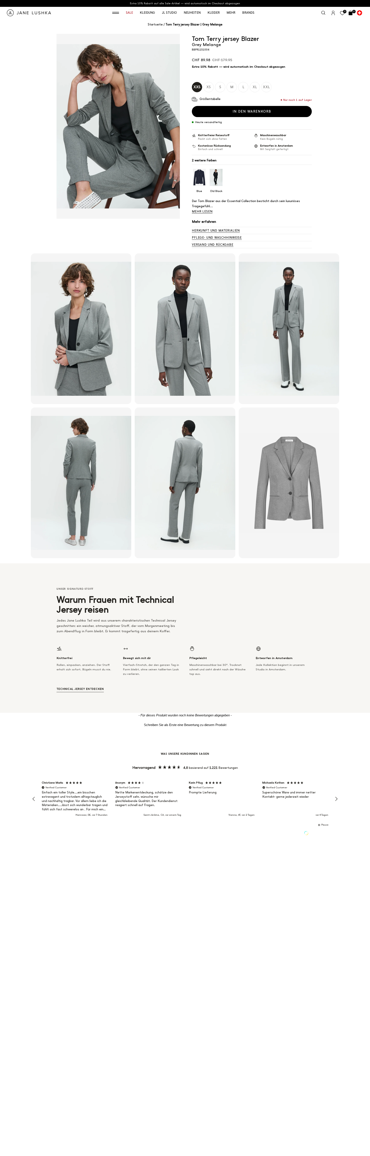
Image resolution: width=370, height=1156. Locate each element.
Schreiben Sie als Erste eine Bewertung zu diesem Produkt (185, 725)
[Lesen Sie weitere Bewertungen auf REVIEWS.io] (317, 833)
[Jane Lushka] (29, 12)
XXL (266, 87)
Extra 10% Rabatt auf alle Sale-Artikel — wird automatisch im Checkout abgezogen (185, 3)
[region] (185, 799)
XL (255, 87)
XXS (197, 87)
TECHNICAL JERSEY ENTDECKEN (80, 688)
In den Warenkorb (252, 111)
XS (208, 87)
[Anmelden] (333, 12)
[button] (115, 12)
